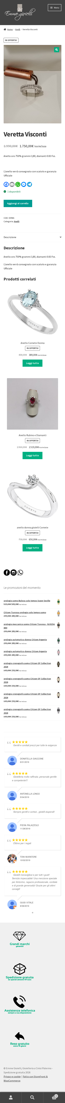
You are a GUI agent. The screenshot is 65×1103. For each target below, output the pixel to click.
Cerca (32, 1097)
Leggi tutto (32, 363)
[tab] (33, 237)
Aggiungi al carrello (18, 203)
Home (10, 29)
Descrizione (10, 237)
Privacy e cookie (12, 1076)
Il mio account (11, 1097)
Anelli (17, 29)
